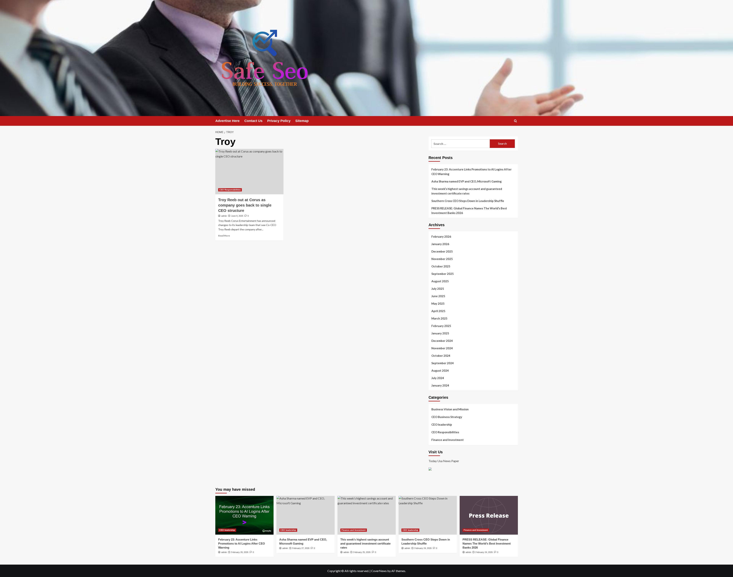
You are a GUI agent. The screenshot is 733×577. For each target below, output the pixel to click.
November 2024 (442, 348)
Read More (224, 235)
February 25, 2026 (362, 552)
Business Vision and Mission (450, 409)
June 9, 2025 (237, 216)
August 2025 (440, 281)
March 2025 (439, 318)
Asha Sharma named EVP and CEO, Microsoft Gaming (466, 181)
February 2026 (441, 236)
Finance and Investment (447, 439)
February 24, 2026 (423, 548)
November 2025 (442, 259)
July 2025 (437, 288)
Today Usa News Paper (444, 461)
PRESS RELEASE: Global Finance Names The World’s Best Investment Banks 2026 (469, 211)
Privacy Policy (279, 121)
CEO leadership (441, 424)
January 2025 (440, 333)
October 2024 (440, 355)
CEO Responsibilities (230, 190)
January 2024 (440, 385)
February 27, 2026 (300, 548)
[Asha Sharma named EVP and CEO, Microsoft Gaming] (305, 515)
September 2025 (442, 273)
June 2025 (438, 296)
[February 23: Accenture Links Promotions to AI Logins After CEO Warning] (244, 515)
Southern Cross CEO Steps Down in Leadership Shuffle (467, 201)
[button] (515, 121)
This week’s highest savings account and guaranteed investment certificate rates (466, 191)
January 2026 (440, 244)
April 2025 (438, 311)
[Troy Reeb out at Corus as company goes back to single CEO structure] (249, 171)
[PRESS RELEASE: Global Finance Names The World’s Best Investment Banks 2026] (489, 515)
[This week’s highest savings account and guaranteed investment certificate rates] (366, 515)
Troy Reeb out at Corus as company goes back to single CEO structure (244, 205)
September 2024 (442, 363)
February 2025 (441, 326)
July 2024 (437, 378)
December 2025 (442, 251)
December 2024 (442, 340)
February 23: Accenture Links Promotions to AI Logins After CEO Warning (471, 172)
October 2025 (440, 266)
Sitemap (302, 121)
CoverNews (379, 571)
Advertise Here (227, 121)
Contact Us (253, 121)
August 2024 (440, 370)
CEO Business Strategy (446, 417)
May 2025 (438, 303)
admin (224, 216)
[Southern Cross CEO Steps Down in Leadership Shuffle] (428, 515)
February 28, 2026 (239, 552)
